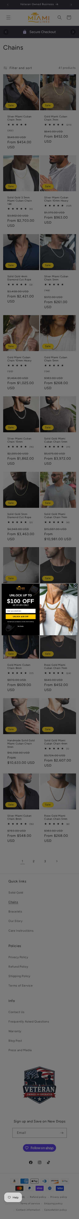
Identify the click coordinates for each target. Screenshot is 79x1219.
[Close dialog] (75, 585)
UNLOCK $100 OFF (20, 617)
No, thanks (21, 626)
